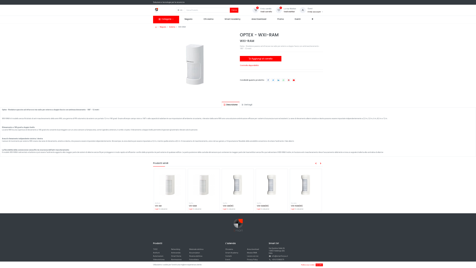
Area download (253, 249)
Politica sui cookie (307, 265)
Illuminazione (176, 260)
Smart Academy (231, 253)
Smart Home (176, 256)
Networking (175, 249)
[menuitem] (188, 19)
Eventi (227, 260)
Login (157, 209)
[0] (255, 10)
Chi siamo (229, 249)
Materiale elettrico (196, 249)
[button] (180, 10)
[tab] (231, 105)
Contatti (228, 256)
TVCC (155, 249)
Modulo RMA (252, 253)
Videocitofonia (158, 260)
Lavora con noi (252, 256)
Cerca (234, 10)
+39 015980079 (278, 260)
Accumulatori (194, 253)
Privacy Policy (252, 260)
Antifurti (156, 253)
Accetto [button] (319, 265)
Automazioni (158, 256)
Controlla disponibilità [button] (249, 65)
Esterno (172, 27)
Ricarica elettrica (195, 256)
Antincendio (176, 253)
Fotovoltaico (194, 260)
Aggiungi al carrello (261, 58)
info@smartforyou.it (280, 256)
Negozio (163, 27)
